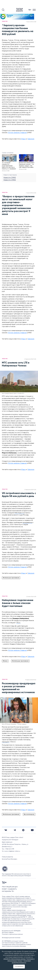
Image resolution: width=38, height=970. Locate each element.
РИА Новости (19, 513)
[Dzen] (23, 830)
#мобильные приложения (11, 577)
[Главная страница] (20, 10)
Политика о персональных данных (12, 934)
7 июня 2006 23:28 (31, 21)
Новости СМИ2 (10, 177)
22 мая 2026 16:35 (31, 596)
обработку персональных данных (14, 959)
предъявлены (27, 522)
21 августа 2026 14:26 (30, 489)
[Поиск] (3, 10)
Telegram (30, 139)
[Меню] (34, 10)
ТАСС (18, 623)
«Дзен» (23, 139)
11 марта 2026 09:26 (30, 679)
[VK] (6, 830)
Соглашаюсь (19, 966)
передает (6, 742)
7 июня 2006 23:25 (31, 193)
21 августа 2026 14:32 (30, 359)
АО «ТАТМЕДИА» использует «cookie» (13, 941)
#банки (5, 661)
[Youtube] (32, 830)
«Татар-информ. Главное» (17, 132)
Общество (5, 21)
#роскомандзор (29, 814)
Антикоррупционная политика (11, 937)
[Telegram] (15, 830)
